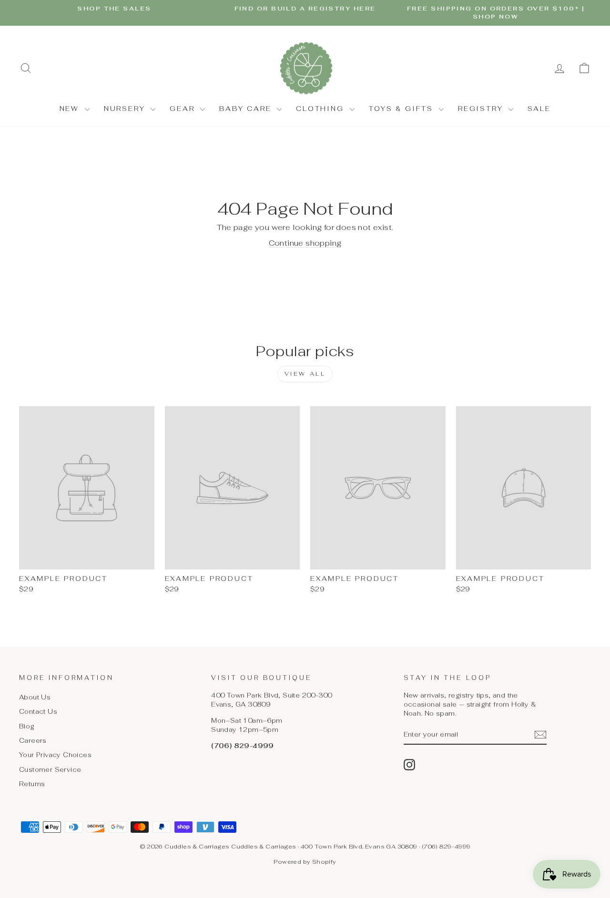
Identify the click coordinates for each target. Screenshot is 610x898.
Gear (184, 108)
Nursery (126, 108)
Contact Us (38, 711)
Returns (32, 783)
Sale (539, 108)
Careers (33, 740)
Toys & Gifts (403, 108)
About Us (35, 697)
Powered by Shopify (305, 862)
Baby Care (246, 108)
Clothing (321, 108)
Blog (27, 726)
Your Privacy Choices (55, 754)
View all (305, 374)
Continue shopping (305, 243)
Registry (482, 108)
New (71, 108)
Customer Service (50, 769)
